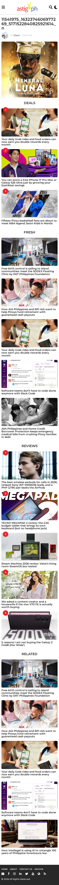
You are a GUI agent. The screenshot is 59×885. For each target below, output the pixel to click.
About (13, 869)
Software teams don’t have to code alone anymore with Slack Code (28, 392)
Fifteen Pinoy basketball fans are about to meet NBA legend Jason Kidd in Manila (29, 222)
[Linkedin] (20, 873)
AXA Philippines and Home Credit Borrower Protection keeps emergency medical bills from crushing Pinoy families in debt (28, 433)
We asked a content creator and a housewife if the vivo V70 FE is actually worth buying (26, 604)
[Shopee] (39, 873)
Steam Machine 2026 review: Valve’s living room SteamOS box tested (28, 565)
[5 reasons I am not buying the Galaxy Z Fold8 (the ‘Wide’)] (29, 626)
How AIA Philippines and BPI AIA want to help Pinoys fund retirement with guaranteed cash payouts (28, 312)
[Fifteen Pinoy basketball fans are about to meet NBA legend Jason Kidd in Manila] (29, 204)
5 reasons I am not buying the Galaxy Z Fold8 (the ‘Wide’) (27, 644)
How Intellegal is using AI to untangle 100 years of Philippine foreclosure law (28, 852)
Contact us (25, 869)
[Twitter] (26, 873)
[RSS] (45, 873)
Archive (39, 869)
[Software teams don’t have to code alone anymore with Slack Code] (29, 374)
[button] (3, 7)
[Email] (2, 873)
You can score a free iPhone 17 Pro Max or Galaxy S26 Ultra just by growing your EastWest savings (29, 182)
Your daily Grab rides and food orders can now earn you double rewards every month (28, 142)
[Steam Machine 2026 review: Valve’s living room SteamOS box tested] (29, 547)
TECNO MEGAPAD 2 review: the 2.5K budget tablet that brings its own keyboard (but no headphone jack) (25, 525)
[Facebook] (9, 873)
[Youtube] (33, 873)
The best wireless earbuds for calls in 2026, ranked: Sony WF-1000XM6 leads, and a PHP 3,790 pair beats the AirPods (29, 485)
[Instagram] (14, 873)
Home (4, 869)
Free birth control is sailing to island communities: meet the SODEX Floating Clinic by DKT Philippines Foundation (27, 271)
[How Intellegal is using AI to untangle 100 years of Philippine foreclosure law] (29, 834)
